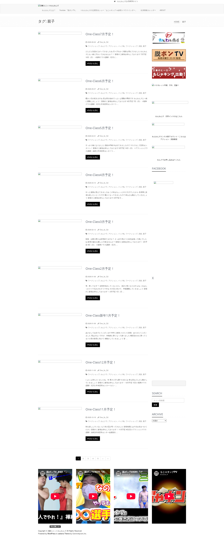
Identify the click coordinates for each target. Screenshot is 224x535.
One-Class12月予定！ (101, 362)
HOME (176, 21)
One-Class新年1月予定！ (103, 315)
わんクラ (104, 46)
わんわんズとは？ (48, 10)
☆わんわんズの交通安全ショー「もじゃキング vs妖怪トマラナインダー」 (108, 10)
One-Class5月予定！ (100, 128)
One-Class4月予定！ (100, 175)
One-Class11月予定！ (101, 409)
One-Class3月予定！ (100, 221)
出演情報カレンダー (148, 10)
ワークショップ (94, 46)
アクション (112, 46)
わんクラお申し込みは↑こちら (168, 159)
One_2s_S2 (104, 42)
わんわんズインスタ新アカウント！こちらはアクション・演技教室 (169, 137)
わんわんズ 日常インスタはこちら (168, 116)
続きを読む (93, 63)
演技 (140, 46)
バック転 (121, 46)
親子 (144, 46)
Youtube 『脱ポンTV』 (68, 10)
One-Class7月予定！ (100, 34)
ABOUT (163, 10)
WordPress (51, 533)
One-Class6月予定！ (100, 81)
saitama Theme (64, 533)
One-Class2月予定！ (100, 268)
